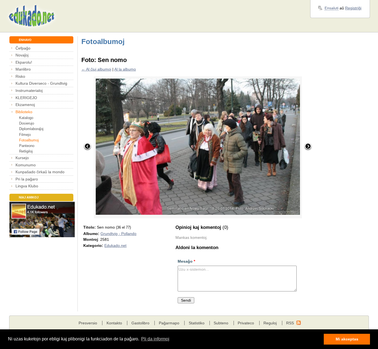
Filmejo (25, 135)
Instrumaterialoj (29, 90)
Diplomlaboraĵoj (31, 129)
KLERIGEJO (26, 97)
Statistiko (196, 323)
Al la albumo (125, 69)
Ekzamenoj (25, 104)
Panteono (26, 146)
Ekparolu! (23, 62)
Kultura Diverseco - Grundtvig (41, 83)
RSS (290, 323)
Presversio (88, 323)
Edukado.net (115, 245)
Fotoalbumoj (29, 140)
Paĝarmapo (169, 323)
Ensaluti (331, 8)
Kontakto (114, 323)
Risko (20, 76)
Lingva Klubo (26, 186)
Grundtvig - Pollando (118, 233)
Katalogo (26, 118)
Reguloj (270, 323)
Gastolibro (140, 323)
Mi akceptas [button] (347, 339)
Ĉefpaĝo (22, 48)
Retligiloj (26, 151)
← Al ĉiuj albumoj (96, 69)
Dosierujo (26, 123)
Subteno (221, 323)
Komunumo (25, 165)
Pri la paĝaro (26, 179)
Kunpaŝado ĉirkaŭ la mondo (39, 172)
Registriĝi (353, 8)
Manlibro (23, 69)
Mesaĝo (186, 261)
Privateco (246, 323)
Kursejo (22, 158)
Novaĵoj (22, 55)
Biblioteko (23, 112)
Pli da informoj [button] (155, 339)
